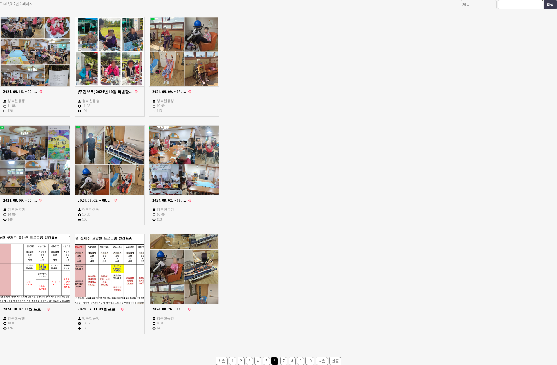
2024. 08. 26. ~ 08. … (169, 309)
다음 (321, 361)
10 (310, 361)
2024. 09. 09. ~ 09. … (169, 92)
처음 (221, 361)
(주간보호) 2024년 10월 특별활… (105, 92)
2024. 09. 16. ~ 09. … (20, 92)
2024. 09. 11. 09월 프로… (99, 309)
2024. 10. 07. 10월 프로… (24, 309)
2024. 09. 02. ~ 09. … (95, 200)
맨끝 (335, 361)
